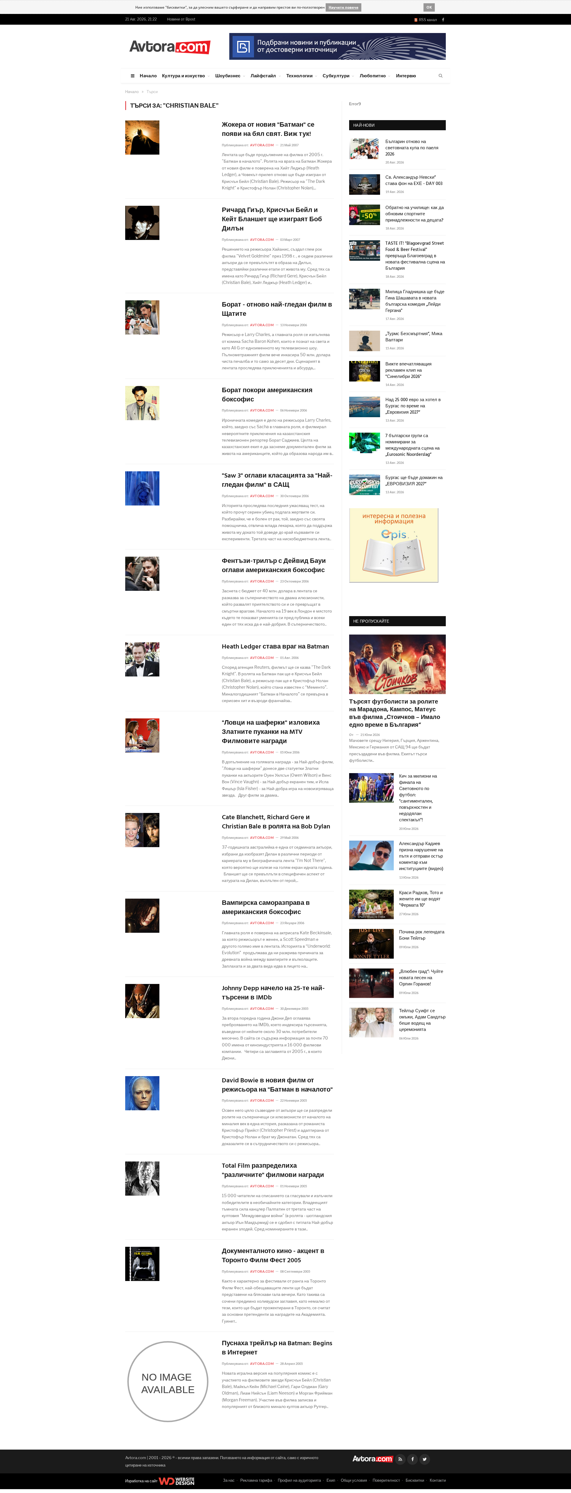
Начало (148, 75)
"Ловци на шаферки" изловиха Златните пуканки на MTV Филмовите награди (271, 732)
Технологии (299, 75)
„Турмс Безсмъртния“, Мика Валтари (413, 337)
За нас (229, 1480)
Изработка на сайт (142, 1480)
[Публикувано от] (353, 735)
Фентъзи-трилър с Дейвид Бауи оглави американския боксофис (274, 566)
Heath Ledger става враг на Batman (275, 647)
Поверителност (386, 1480)
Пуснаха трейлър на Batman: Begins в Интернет (277, 1348)
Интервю (406, 75)
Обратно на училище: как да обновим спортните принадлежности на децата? (414, 214)
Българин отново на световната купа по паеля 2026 (411, 148)
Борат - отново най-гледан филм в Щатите (277, 310)
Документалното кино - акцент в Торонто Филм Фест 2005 (273, 1256)
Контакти (438, 1480)
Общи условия (354, 1480)
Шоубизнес (228, 75)
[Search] (440, 75)
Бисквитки (415, 1480)
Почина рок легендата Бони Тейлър (421, 935)
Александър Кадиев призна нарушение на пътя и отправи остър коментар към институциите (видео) (421, 856)
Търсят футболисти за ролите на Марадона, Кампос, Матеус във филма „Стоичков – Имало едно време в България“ (394, 713)
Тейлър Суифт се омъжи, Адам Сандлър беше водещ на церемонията (422, 1020)
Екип (331, 1480)
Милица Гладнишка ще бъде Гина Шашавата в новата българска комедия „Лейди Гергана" (414, 301)
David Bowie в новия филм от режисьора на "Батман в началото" (277, 1085)
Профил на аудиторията (299, 1480)
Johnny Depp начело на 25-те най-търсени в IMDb (273, 993)
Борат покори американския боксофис (267, 395)
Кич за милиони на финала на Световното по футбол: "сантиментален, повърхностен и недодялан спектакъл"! (418, 798)
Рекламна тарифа (256, 1480)
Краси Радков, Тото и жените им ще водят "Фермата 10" (421, 899)
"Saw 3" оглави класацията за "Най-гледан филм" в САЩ (277, 481)
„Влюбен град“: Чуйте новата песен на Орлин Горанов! (421, 978)
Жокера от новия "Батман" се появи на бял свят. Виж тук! (268, 130)
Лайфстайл (263, 75)
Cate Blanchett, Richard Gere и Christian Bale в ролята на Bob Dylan (276, 822)
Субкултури (336, 75)
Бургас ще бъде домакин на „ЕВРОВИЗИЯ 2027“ (414, 481)
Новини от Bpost (181, 19)
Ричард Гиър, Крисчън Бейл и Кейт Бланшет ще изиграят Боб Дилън (272, 219)
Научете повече (343, 7)
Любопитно (373, 75)
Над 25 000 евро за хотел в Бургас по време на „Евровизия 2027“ (413, 406)
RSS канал (427, 20)
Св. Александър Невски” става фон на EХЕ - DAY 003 (414, 181)
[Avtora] (169, 46)
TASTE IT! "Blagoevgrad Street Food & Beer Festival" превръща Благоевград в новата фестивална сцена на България (415, 256)
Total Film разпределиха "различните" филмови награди (273, 1171)
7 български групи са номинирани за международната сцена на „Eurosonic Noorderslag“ (412, 445)
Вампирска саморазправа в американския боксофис (266, 908)
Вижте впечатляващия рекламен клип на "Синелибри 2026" (408, 370)
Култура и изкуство (183, 75)
